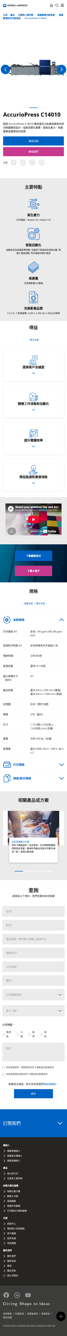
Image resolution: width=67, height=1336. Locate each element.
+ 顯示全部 (33, 339)
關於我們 (7, 1250)
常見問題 (11, 1243)
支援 (5, 1217)
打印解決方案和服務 (17, 1210)
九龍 (21, 1034)
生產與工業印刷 (26, 14)
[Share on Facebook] (13, 162)
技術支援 (11, 1238)
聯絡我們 (33, 151)
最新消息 (11, 1260)
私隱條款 (51, 1084)
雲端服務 (11, 1200)
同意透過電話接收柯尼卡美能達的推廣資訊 (27, 1073)
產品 (12, 14)
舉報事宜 (45, 1313)
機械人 (6, 1145)
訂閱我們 (12, 1123)
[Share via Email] (41, 162)
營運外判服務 (13, 1205)
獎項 (9, 1265)
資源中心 (11, 1223)
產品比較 (33, 141)
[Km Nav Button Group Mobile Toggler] (61, 1316)
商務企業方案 (13, 1191)
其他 (45, 1034)
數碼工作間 (12, 1196)
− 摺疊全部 (28, 603)
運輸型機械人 (13, 1150)
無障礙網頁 (32, 1313)
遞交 (33, 1093)
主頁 (5, 14)
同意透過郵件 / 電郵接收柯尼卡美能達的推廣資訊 (30, 1067)
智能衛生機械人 (14, 1155)
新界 (33, 1034)
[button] (61, 69)
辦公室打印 (12, 1173)
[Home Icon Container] (51, 5)
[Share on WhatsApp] (23, 162)
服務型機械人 (13, 1160)
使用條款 (7, 1313)
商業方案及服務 (10, 1185)
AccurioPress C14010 (36, 18)
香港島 (8, 1034)
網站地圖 (7, 1317)
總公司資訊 (12, 1275)
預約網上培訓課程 (16, 1228)
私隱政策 (19, 1313)
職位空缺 (11, 1270)
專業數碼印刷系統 (46, 14)
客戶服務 (11, 1233)
